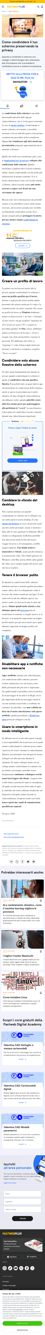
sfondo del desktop (10, 523)
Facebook (22, 861)
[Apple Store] (12, 1256)
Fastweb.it (6, 1289)
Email (33, 861)
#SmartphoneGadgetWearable (14, 837)
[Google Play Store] (31, 1256)
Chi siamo (6, 1282)
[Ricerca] (38, 6)
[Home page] (16, 7)
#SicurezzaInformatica (11, 834)
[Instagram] (5, 1268)
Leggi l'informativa (10, 1183)
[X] (32, 1268)
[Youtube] (16, 1268)
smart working (17, 125)
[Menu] (3, 6)
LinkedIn (11, 861)
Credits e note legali (9, 1285)
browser (24, 610)
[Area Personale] (42, 6)
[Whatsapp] (21, 1268)
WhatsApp (28, 861)
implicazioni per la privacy (16, 160)
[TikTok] (10, 1268)
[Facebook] (27, 1268)
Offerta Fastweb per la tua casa (21, 1)
